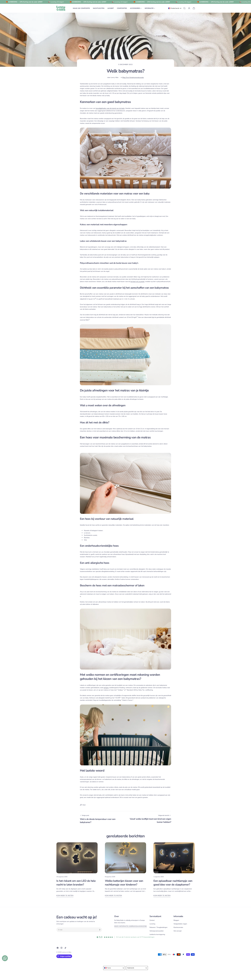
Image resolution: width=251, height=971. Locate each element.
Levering (152, 924)
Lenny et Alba (66, 952)
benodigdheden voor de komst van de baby (110, 108)
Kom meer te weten (64, 895)
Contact (152, 920)
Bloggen (176, 920)
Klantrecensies (178, 927)
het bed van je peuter (137, 282)
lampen (106, 688)
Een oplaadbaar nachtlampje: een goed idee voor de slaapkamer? (172, 882)
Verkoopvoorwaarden (157, 931)
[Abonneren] (100, 930)
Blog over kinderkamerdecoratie (133, 77)
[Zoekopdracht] (184, 8)
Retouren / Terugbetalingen (158, 927)
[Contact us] (5, 958)
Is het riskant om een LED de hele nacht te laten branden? (76, 882)
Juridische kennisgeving (157, 934)
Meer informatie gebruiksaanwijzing (130, 926)
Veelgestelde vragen (180, 924)
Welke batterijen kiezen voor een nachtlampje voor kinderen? (124, 882)
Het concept (177, 931)
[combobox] (114, 968)
